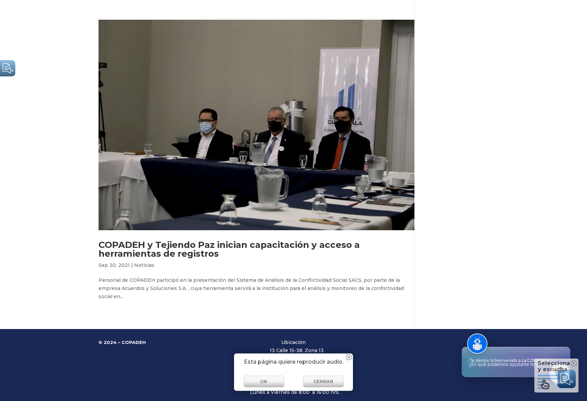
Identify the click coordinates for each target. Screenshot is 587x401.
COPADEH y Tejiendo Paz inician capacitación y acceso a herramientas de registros (229, 249)
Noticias (144, 265)
